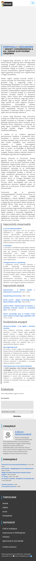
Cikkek (5, 508)
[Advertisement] (18, 25)
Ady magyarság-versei (10, 347)
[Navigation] (33, 3)
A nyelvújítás (7, 245)
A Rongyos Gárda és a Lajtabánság (14, 262)
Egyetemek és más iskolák (12, 541)
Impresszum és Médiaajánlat (13, 533)
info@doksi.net (23, 556)
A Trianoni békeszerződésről (12, 228)
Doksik (5, 503)
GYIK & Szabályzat (9, 529)
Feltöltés (6, 537)
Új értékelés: (5, 398)
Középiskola (10, 47)
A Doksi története (9, 547)
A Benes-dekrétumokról (23, 433)
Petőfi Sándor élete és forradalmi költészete (17, 366)
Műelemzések (26, 47)
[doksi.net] (7, 4)
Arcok (4, 512)
